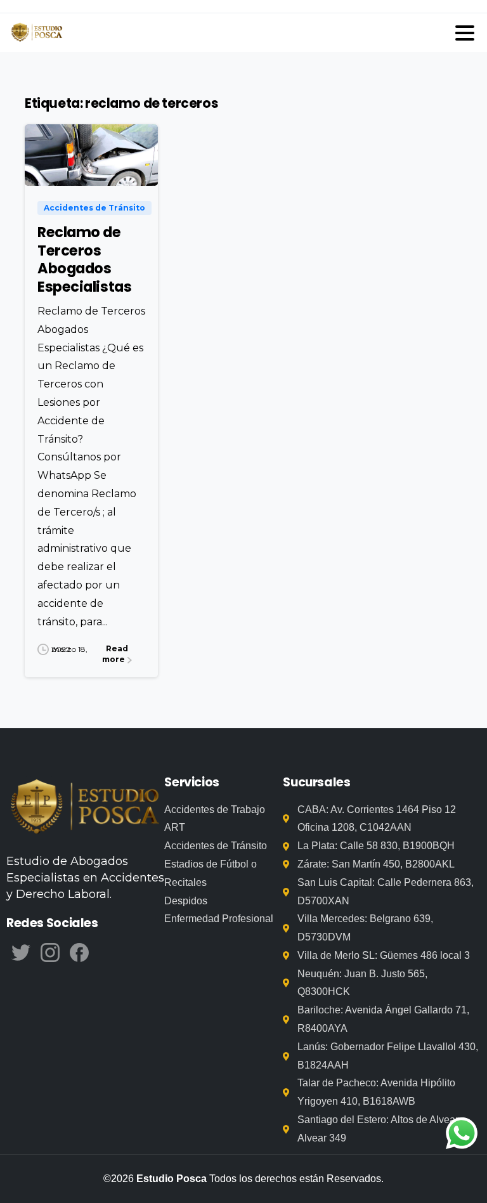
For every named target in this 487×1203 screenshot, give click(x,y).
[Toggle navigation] (464, 33)
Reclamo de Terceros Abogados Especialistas (84, 259)
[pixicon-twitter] (21, 952)
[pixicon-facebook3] (79, 952)
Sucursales (316, 782)
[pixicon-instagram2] (50, 952)
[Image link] (85, 808)
